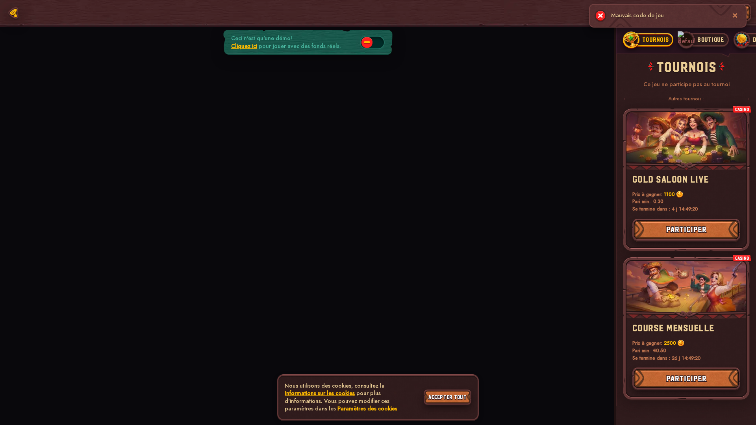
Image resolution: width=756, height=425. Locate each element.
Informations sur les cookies (320, 393)
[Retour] (13, 13)
